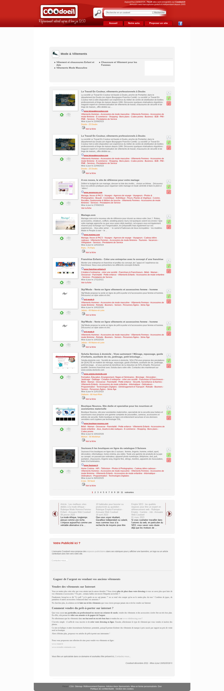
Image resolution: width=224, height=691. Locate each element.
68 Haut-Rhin (96, 394)
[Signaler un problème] (67, 116)
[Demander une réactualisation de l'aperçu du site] (58, 116)
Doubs (84, 124)
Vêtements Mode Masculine (71, 67)
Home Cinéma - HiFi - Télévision (95, 468)
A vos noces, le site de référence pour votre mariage (110, 180)
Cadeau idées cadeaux (145, 468)
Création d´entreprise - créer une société (99, 272)
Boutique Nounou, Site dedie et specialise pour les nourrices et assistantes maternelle (116, 407)
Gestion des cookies (125, 689)
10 (118, 492)
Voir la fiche (91, 129)
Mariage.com (88, 215)
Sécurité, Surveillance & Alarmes (147, 382)
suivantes (129, 492)
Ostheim (85, 394)
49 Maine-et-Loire (96, 310)
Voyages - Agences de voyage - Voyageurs (123, 195)
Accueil (113, 23)
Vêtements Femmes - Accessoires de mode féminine (114, 240)
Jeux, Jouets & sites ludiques (109, 429)
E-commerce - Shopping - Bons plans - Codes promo (119, 117)
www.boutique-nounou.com (96, 423)
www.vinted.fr (57, 644)
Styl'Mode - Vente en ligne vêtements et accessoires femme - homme (119, 289)
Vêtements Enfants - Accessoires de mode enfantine (141, 275)
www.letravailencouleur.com (96, 111)
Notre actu (134, 23)
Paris (83, 248)
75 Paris (91, 248)
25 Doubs (93, 124)
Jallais (84, 310)
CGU (71, 686)
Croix (83, 481)
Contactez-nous (59, 560)
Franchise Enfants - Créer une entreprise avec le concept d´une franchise (122, 259)
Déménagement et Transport (131, 387)
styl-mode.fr (89, 299)
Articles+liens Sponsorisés (118, 686)
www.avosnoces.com (93, 192)
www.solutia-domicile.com (95, 374)
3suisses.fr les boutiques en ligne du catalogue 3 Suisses (113, 448)
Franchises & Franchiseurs (131, 272)
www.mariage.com (92, 235)
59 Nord (91, 481)
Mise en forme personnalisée (144, 686)
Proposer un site (158, 23)
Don (160, 686)
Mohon (84, 437)
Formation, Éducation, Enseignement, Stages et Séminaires (107, 377)
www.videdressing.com (132, 618)
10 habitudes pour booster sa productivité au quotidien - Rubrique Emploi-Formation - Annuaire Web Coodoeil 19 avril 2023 (109, 509)
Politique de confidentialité (102, 689)
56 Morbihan (94, 437)
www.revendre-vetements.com (63, 647)
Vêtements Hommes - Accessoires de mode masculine (105, 114)
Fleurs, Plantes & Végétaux (139, 198)
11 (122, 492)
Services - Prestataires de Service (102, 119)
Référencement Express (94, 686)
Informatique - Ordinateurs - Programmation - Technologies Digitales (118, 474)
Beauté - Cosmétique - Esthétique (110, 198)
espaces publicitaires (96, 551)
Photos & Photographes (122, 468)
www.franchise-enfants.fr (95, 269)
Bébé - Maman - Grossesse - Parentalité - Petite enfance (106, 382)
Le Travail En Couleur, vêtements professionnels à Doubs (113, 91)
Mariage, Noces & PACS (92, 195)
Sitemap (78, 686)
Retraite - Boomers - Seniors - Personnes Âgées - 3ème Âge (123, 305)
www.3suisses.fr (91, 465)
